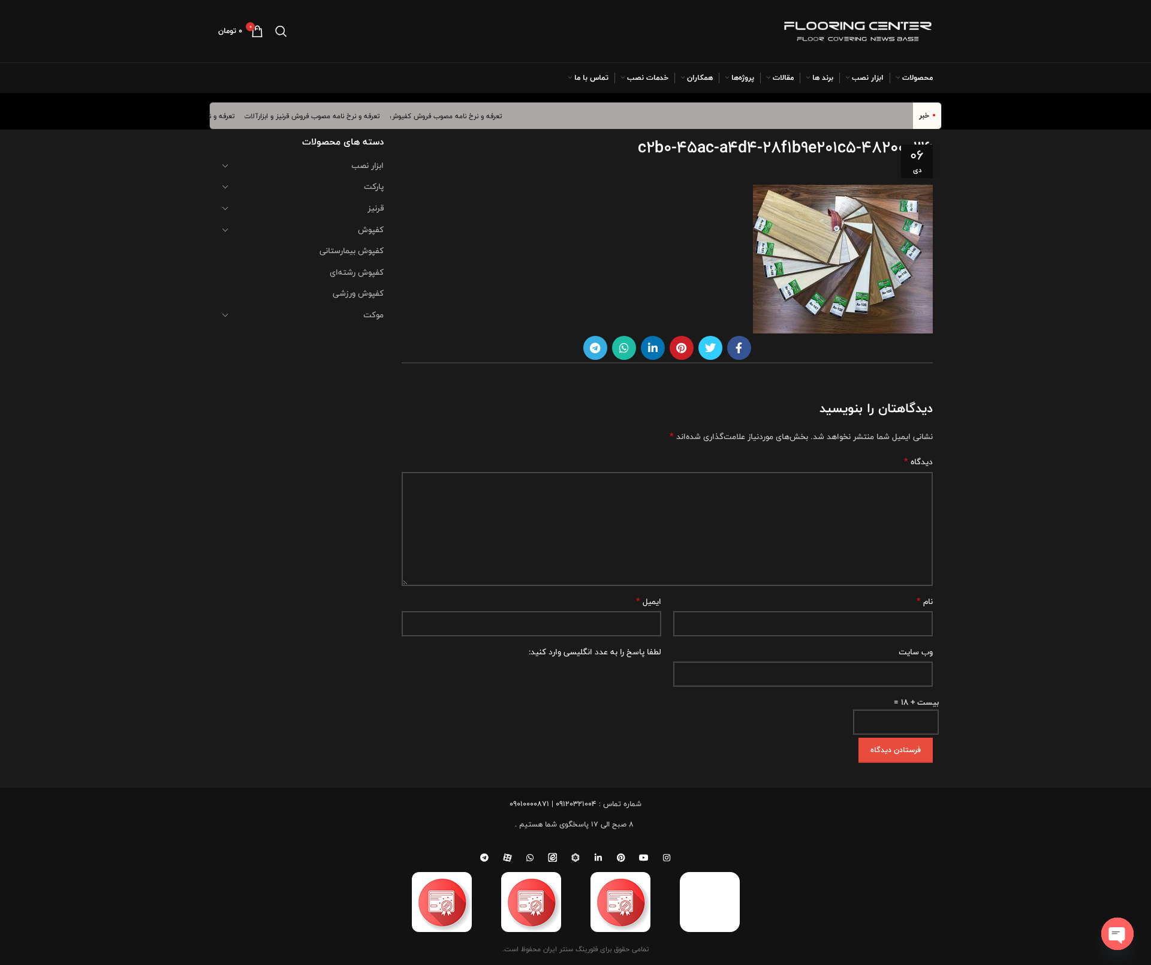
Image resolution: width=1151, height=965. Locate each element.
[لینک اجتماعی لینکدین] (653, 348)
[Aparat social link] (507, 858)
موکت (373, 315)
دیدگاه (918, 461)
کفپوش (371, 230)
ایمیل (648, 601)
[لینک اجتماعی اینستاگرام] (667, 858)
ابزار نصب (367, 165)
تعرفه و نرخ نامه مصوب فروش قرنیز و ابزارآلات (323, 116)
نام (925, 601)
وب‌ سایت (916, 652)
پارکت (374, 186)
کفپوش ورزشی (358, 293)
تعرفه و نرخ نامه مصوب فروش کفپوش (457, 116)
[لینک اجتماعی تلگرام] (595, 348)
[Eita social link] (553, 858)
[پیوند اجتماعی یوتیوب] (644, 858)
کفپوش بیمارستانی (352, 250)
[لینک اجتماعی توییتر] (710, 348)
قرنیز (375, 208)
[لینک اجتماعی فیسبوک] (739, 348)
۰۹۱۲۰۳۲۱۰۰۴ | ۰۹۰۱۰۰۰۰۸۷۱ (553, 803)
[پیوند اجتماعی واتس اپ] (624, 348)
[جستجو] (281, 31)
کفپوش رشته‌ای (357, 272)
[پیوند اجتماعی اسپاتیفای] (575, 858)
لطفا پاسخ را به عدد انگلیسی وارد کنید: (595, 652)
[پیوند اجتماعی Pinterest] (682, 348)
